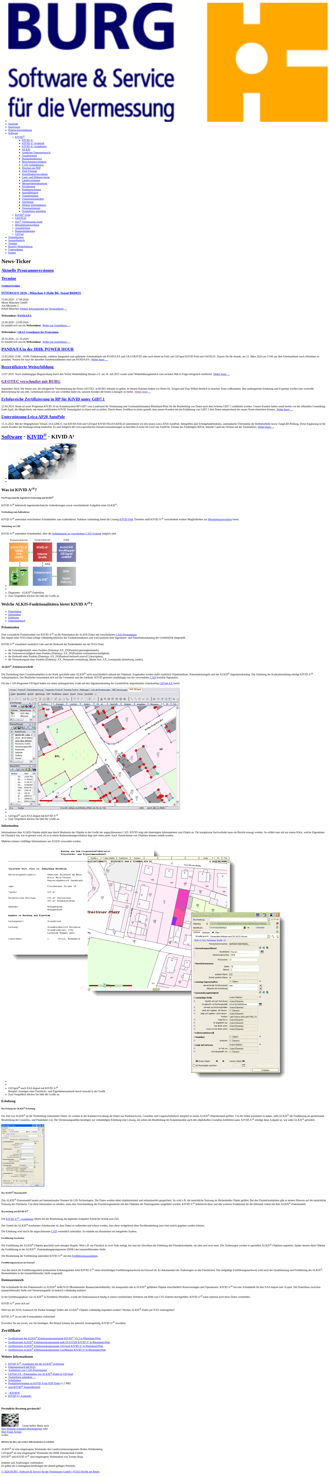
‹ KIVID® (14, 1392)
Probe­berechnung (31, 189)
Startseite (13, 123)
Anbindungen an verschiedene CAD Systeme (76, 533)
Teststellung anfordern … (22, 1377)
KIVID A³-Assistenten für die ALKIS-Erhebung (36, 1363)
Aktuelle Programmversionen (27, 270)
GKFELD (20, 218)
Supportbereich (16, 240)
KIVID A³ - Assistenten (19, 1219)
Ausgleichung (29, 155)
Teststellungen (16, 237)
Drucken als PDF (31, 168)
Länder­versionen (31, 180)
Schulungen (14, 1380)
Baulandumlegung (32, 158)
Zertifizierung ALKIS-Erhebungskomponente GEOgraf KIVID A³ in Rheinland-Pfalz (55, 1346)
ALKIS (26, 149)
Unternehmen (15, 249)
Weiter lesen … (99, 359)
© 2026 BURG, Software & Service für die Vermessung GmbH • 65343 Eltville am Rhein (50, 1471)
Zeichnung (28, 201)
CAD (153, 677)
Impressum (14, 127)
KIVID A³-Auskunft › (20, 1396)
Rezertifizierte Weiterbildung (27, 367)
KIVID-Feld (22, 215)
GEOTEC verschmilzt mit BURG (30, 381)
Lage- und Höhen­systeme (36, 177)
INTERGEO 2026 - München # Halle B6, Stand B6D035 (41, 293)
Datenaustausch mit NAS (22, 1367)
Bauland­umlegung (25, 231)
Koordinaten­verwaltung (35, 174)
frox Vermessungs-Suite (28, 221)
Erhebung (13, 617)
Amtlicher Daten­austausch (36, 152)
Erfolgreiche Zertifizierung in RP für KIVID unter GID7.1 (53, 399)
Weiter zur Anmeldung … (56, 325)
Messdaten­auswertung (27, 224)
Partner (12, 252)
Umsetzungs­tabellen (33, 198)
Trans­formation (30, 195)
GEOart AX (166, 683)
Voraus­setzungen (31, 208)
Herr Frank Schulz (11, 1431)
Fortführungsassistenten (85, 1255)
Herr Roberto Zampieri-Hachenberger (21, 1428)
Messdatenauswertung (220, 519)
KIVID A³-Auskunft (33, 143)
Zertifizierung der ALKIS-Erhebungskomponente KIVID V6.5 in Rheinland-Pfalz (54, 1338)
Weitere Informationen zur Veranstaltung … (43, 308)
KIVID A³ (27, 140)
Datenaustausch (16, 620)
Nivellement (28, 186)
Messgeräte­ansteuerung (34, 183)
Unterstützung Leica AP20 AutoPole (33, 416)
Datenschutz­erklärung (20, 130)
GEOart (19, 234)
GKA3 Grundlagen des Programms (38, 332)
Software (13, 133)
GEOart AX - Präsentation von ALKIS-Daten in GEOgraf (40, 1374)
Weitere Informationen (34, 205)
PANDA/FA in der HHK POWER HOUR (37, 349)
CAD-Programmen (126, 634)
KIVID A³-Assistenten (34, 146)
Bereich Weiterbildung (20, 246)
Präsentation (14, 611)
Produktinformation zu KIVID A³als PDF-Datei (34, 1383)
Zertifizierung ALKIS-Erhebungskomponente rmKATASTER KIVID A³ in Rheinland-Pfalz (59, 1342)
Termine (12, 243)
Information (14, 614)
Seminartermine (10, 285)
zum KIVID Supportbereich (24, 1387)
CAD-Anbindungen (33, 164)
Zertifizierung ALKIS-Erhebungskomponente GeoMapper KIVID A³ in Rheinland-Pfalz (57, 1349)
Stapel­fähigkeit (30, 192)
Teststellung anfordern (34, 211)
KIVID (20, 137)
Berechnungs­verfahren (34, 161)
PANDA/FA (24, 315)
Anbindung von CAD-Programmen (27, 1370)
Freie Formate (29, 171)
